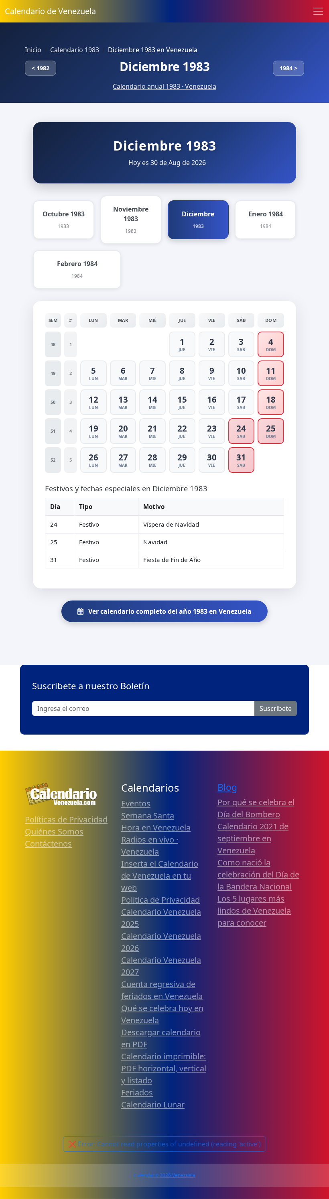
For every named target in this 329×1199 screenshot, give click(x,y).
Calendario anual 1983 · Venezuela (164, 86)
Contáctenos (48, 843)
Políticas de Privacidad (66, 819)
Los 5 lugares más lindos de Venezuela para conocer (254, 910)
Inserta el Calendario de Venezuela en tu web (159, 875)
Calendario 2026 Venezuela (164, 1175)
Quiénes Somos (54, 831)
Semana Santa (147, 815)
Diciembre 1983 (165, 66)
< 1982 (40, 68)
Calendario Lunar (153, 1104)
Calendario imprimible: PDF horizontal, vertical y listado (163, 1068)
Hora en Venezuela (156, 827)
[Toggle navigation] (318, 11)
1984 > (288, 68)
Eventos (135, 803)
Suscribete (276, 708)
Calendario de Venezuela (50, 11)
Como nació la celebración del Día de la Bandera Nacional (258, 874)
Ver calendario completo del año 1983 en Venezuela (169, 611)
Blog (227, 787)
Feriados (137, 1092)
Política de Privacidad (160, 899)
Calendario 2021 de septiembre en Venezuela (252, 838)
